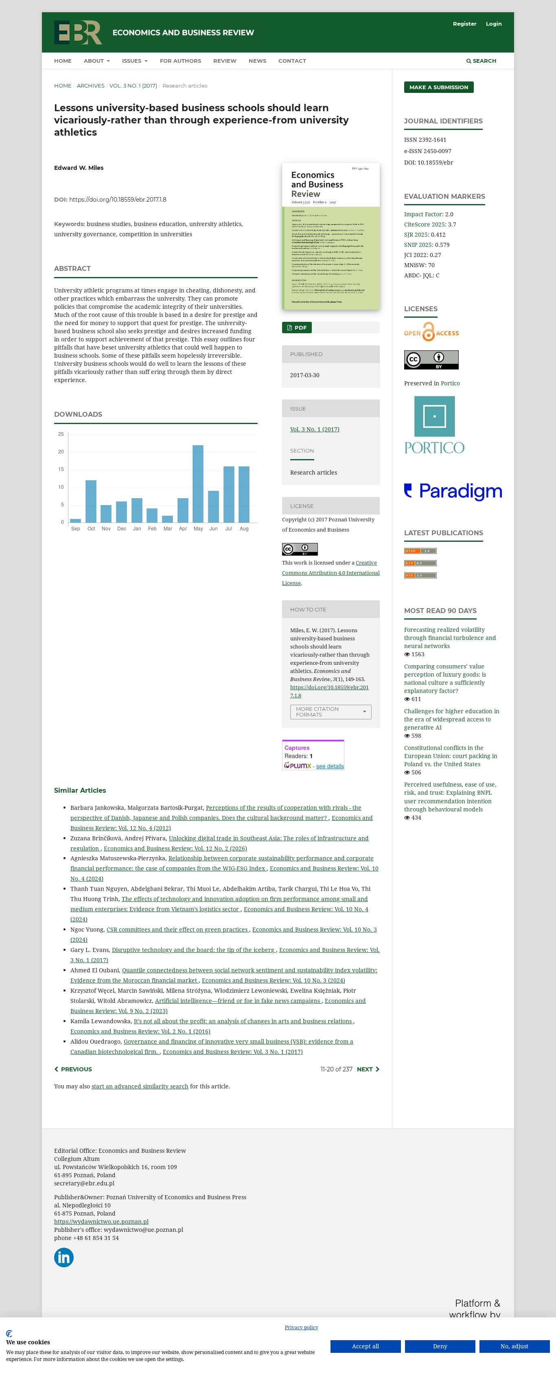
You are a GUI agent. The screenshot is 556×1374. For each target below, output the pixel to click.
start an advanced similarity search (140, 1086)
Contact (292, 60)
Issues (132, 60)
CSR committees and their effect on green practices (178, 929)
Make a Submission (438, 87)
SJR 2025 (416, 234)
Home (63, 60)
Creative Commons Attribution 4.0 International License (331, 573)
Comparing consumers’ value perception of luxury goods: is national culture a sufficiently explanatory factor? (445, 678)
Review (224, 60)
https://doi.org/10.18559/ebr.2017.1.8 (117, 199)
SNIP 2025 (418, 244)
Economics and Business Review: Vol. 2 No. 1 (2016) (140, 1031)
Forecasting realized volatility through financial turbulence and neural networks (450, 638)
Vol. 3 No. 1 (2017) (133, 85)
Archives (91, 85)
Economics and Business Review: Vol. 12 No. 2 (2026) (175, 848)
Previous (76, 1069)
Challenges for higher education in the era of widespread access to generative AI (451, 719)
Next (365, 1069)
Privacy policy (301, 1327)
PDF (299, 327)
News (257, 60)
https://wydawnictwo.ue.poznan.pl (101, 1221)
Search (484, 60)
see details (330, 766)
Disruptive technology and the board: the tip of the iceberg (194, 950)
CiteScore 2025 (424, 224)
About (94, 60)
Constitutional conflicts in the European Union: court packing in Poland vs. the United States (450, 756)
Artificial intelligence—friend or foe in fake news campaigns (238, 1001)
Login (494, 23)
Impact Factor (423, 214)
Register (465, 23)
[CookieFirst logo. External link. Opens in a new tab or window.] (9, 1333)
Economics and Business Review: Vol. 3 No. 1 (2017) (233, 1051)
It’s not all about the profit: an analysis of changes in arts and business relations (243, 1021)
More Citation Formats (317, 712)
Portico (450, 383)
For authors (180, 60)
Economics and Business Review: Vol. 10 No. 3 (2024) (273, 980)
